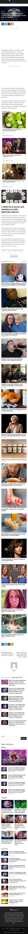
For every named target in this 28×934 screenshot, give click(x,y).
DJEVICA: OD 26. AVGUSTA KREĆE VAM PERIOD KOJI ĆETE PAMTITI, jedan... (7, 842)
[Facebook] (2, 24)
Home (2, 5)
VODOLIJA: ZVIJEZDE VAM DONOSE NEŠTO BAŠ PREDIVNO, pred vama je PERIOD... (17, 867)
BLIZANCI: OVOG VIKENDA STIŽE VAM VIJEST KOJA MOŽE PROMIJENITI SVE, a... (18, 874)
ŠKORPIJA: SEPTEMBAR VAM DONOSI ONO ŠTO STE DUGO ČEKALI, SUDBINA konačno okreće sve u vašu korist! (16, 791)
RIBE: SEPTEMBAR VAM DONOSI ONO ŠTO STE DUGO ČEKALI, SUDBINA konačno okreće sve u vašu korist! (14, 761)
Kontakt (23, 928)
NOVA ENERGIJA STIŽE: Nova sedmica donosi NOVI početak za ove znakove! (7, 654)
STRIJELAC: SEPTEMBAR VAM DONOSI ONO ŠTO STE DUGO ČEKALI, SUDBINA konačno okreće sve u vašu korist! (16, 784)
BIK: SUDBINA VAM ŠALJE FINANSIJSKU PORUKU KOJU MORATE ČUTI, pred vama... (17, 860)
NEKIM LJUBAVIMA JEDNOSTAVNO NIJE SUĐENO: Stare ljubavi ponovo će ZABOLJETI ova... (17, 888)
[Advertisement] (14, 38)
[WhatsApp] (12, 24)
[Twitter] (5, 24)
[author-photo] (14, 668)
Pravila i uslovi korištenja (14, 929)
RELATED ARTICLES (6, 677)
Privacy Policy (12, 928)
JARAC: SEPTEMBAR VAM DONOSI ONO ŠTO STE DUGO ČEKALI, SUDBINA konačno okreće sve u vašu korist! (16, 776)
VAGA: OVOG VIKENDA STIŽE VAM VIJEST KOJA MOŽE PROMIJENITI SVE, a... (18, 853)
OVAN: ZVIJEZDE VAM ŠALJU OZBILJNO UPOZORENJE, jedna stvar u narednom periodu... (17, 881)
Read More (14, 256)
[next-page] (4, 729)
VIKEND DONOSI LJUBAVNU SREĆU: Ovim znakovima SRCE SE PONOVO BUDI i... (21, 811)
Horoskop (6, 5)
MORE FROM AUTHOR (17, 677)
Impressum (18, 928)
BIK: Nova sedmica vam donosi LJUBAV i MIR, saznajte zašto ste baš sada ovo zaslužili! (21, 655)
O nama (7, 928)
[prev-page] (2, 729)
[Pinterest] (9, 24)
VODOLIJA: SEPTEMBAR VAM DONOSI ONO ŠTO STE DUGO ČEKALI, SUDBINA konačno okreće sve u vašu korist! (16, 769)
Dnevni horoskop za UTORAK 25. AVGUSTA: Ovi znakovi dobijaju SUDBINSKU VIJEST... (16, 901)
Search (2, 736)
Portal (3, 19)
